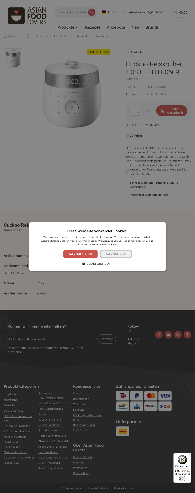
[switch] (182, 478)
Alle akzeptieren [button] (80, 254)
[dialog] (97, 246)
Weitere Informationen (104, 244)
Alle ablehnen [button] (116, 254)
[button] (97, 263)
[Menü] (189, 455)
